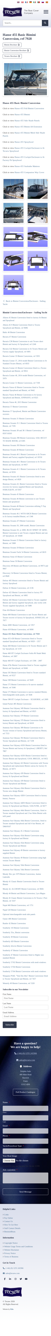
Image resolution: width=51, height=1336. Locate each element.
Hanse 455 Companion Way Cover (29, 172)
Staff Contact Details (12, 1228)
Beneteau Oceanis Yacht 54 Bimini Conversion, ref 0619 (24, 552)
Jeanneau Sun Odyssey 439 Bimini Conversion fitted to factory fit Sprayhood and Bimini (24, 774)
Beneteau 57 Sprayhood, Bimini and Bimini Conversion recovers (24, 412)
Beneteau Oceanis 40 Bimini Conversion (18, 450)
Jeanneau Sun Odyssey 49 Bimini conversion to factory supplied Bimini (24, 851)
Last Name (7, 1003)
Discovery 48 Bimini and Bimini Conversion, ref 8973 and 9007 (25, 567)
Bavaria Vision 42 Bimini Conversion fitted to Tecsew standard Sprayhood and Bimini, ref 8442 (23, 388)
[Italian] (34, 2)
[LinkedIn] (10, 1279)
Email (6, 1126)
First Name (7, 994)
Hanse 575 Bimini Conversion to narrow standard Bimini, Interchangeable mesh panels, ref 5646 (25, 693)
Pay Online (8, 1218)
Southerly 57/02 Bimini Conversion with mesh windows (24, 962)
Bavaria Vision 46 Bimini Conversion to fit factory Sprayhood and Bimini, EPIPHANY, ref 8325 (22, 396)
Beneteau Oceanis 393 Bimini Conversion (19, 445)
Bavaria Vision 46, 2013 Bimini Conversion (19, 402)
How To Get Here (11, 1225)
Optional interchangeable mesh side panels (19, 914)
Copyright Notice (11, 1243)
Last (4, 1122)
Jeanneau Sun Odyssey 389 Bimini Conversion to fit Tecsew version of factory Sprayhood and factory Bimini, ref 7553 (25, 731)
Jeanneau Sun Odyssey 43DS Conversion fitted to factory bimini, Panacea (25, 796)
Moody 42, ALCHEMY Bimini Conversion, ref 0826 (23, 889)
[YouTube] (26, 1279)
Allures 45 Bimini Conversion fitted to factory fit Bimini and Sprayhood (25, 318)
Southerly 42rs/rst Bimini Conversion (17, 946)
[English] (18, 2)
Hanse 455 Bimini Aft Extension (28, 127)
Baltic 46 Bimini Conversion (14, 332)
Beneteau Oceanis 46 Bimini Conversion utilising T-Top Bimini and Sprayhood (24, 507)
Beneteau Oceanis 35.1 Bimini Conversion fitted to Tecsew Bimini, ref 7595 (25, 424)
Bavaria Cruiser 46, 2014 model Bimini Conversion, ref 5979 (24, 376)
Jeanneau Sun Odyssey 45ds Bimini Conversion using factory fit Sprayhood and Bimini (23, 836)
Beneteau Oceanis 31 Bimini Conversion (18, 418)
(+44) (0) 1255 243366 (27, 1053)
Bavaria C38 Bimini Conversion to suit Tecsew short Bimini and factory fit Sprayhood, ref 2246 (23, 342)
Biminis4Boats (9, 1232)
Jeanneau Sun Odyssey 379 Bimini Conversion (20, 716)
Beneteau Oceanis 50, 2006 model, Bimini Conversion (23, 525)
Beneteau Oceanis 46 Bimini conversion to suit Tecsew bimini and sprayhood (24, 500)
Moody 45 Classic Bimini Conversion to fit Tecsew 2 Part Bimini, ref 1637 (25, 899)
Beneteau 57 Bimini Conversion (15, 407)
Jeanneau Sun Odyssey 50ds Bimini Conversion (21, 865)
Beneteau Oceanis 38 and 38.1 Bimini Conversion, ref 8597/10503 (23, 431)
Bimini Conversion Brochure (15, 50)
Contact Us (8, 1221)
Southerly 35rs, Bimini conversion (16, 932)
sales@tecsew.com (27, 1060)
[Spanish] (47, 2)
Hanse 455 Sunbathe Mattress (27, 166)
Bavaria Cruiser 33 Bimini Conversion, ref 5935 (21, 356)
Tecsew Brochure (11, 56)
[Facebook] (5, 1279)
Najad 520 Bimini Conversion (14, 910)
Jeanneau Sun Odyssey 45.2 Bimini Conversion (21, 831)
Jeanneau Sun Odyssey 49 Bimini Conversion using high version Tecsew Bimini (24, 859)
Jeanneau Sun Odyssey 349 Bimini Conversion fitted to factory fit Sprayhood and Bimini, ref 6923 (24, 709)
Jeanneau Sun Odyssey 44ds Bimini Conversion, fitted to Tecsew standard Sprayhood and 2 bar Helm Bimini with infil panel (24, 813)
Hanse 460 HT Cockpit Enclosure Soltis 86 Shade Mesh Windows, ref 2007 (24, 654)
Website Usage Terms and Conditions (18, 1247)
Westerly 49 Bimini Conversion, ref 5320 (19, 983)
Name (6, 1102)
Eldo (11, 1309)
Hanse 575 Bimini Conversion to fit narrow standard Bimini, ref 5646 (23, 685)
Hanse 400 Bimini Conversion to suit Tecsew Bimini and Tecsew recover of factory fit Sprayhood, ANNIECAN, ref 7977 (25, 617)
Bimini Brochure (11, 45)
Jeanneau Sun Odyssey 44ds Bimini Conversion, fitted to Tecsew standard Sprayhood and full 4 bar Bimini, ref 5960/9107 (24, 824)
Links (6, 1215)
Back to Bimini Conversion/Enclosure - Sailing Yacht (24, 302)
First (4, 1112)
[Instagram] (15, 1279)
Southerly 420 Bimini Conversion (16, 941)
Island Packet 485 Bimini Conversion (17, 704)
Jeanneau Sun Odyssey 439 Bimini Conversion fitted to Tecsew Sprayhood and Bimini (24, 782)
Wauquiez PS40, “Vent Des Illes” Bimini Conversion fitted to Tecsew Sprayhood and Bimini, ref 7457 (25, 977)
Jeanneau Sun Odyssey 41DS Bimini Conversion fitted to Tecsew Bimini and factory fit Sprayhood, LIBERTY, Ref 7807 (25, 748)
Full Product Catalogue (25, 1092)
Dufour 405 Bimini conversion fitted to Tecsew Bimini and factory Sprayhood (25, 581)
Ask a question (10, 1170)
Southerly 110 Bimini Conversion (16, 928)
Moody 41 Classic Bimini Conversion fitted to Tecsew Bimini (23, 882)
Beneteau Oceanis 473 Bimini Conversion (19, 521)
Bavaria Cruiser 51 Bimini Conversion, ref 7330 (21, 383)
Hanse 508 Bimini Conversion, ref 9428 (18, 680)
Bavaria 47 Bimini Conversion (14, 337)
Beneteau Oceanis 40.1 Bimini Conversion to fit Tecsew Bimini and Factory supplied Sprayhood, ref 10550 (24, 455)
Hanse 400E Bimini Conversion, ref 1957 (19, 625)
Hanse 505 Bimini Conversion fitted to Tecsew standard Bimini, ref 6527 (24, 674)
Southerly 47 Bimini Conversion (15, 950)
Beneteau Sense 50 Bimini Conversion (17, 561)
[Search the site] (45, 23)
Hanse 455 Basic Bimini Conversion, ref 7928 (21, 634)
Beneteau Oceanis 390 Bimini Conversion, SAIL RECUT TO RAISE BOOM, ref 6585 (25, 439)
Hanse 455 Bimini (22, 114)
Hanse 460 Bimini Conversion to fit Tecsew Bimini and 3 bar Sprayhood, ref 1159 (25, 647)
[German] (30, 2)
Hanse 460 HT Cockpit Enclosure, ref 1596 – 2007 (22, 661)
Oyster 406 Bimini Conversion (14, 919)
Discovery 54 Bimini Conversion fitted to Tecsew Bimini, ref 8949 (25, 574)
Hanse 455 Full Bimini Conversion (29, 108)
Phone (6, 1136)
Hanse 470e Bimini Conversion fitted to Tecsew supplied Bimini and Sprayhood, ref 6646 (24, 666)
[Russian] (42, 2)
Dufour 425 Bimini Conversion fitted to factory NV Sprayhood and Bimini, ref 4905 (23, 593)
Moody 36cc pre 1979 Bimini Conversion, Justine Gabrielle (22, 875)
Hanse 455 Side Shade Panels (27, 121)
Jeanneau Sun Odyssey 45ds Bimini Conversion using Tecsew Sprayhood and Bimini (23, 844)
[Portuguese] (38, 2)
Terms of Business (11, 1257)
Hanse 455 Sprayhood (24, 142)
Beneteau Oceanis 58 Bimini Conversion (18, 548)
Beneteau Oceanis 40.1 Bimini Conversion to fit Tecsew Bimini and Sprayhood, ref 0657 (24, 463)
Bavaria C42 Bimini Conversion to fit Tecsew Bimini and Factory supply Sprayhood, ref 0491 (25, 350)
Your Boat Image (10, 1156)
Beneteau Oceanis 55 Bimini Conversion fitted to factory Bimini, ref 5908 (24, 541)
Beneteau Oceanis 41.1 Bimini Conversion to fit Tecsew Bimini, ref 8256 (24, 470)
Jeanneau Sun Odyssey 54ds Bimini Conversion (21, 869)
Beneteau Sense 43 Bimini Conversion (17, 557)
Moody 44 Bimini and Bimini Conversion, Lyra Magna (24, 893)
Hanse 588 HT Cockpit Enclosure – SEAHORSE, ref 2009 (25, 699)
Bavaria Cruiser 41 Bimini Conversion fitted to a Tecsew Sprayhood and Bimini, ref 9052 (24, 369)
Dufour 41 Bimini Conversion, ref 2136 (18, 588)
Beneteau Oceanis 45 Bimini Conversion (18, 494)
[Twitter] (21, 1279)
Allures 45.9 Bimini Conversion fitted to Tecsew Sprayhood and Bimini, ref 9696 (21, 326)
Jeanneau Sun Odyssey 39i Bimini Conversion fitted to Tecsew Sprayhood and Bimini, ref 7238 (24, 739)
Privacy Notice (10, 1253)
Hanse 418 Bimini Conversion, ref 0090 (18, 629)
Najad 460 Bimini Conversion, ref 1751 (18, 905)
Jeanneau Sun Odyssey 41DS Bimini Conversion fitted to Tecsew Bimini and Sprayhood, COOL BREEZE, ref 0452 (25, 757)
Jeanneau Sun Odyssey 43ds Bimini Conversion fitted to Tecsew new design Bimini (24, 789)
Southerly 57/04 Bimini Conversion (16, 967)
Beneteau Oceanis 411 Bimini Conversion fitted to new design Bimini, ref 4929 (24, 477)
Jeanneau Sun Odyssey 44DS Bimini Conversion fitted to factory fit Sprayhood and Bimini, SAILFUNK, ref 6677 (25, 804)
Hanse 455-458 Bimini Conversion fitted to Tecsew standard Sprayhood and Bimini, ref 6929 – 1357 (22, 639)
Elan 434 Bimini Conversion (14, 610)
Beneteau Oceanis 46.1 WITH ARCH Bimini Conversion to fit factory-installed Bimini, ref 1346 (24, 515)
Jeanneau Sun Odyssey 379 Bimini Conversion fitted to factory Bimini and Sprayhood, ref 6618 (24, 721)
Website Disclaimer (11, 1250)
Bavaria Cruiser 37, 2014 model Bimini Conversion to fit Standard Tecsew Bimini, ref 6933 (25, 362)
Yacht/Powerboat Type (13, 1146)
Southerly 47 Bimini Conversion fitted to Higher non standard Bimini (23, 956)
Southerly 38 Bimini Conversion (15, 937)
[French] (26, 2)
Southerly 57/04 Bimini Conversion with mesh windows (24, 971)
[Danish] (22, 2)
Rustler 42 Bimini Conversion (14, 923)
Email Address (8, 1012)
